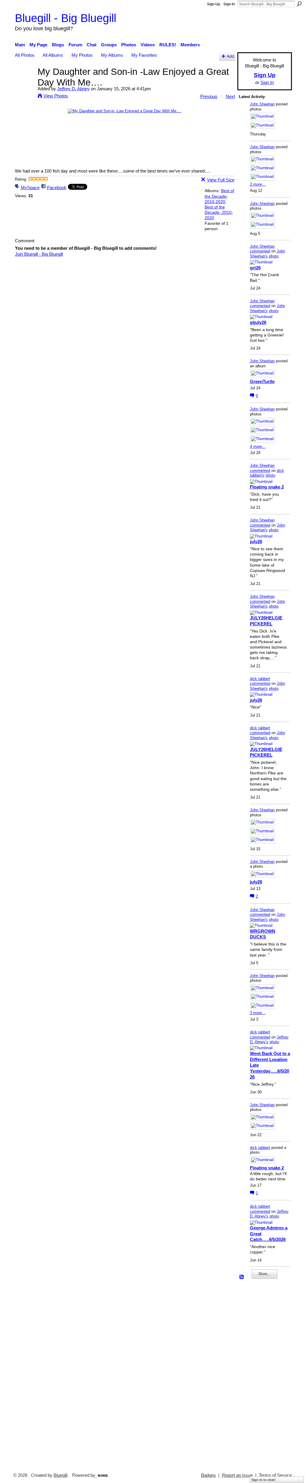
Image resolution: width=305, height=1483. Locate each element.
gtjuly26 (258, 322)
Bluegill (60, 1475)
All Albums (53, 55)
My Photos (82, 55)
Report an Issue (237, 1475)
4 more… (258, 446)
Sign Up (213, 4)
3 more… (258, 1013)
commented (260, 251)
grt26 (255, 267)
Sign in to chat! (263, 1480)
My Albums (112, 55)
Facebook (56, 187)
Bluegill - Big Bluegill (65, 18)
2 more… (258, 184)
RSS (242, 1277)
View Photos (55, 95)
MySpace (30, 187)
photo (273, 256)
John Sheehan (262, 104)
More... (265, 1274)
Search (299, 4)
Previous (208, 96)
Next (230, 96)
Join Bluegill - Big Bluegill (39, 254)
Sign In (229, 4)
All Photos (25, 55)
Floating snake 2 (267, 486)
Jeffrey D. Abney (73, 88)
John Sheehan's (267, 253)
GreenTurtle (262, 381)
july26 (256, 541)
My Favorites (144, 55)
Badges (208, 1475)
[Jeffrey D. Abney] (24, 82)
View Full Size (220, 179)
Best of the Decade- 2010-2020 (219, 196)
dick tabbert (260, 678)
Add (230, 56)
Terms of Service (275, 1475)
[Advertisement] (257, 1373)
